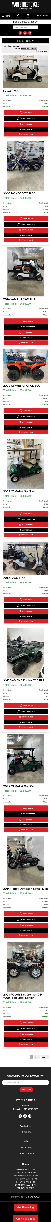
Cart (28, 17)
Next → (45, 1057)
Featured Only (42, 51)
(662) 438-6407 (25, 1132)
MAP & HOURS (43, 16)
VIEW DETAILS (27, 129)
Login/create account (26, 22)
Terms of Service (26, 1153)
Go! (35, 27)
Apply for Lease (27, 134)
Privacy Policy (26, 1147)
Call (17, 17)
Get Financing (25, 1207)
